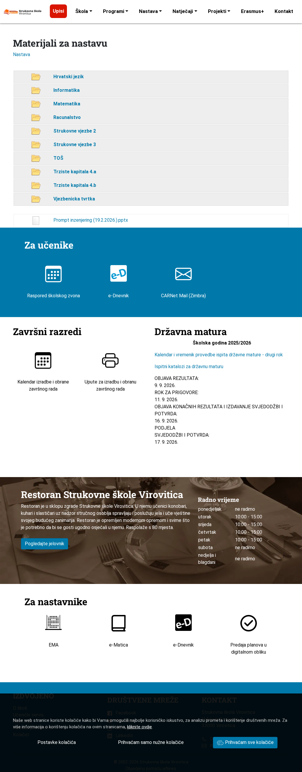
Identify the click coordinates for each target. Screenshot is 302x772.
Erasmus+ (252, 11)
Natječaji (183, 11)
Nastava (148, 11)
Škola (81, 11)
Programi (113, 11)
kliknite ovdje (139, 726)
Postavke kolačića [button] (56, 742)
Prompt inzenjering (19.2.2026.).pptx (90, 220)
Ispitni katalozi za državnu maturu (189, 366)
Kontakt (284, 11)
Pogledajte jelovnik (44, 543)
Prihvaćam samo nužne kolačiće (151, 742)
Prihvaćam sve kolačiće (249, 742)
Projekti (217, 11)
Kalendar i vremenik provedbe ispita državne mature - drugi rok (219, 355)
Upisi (58, 11)
